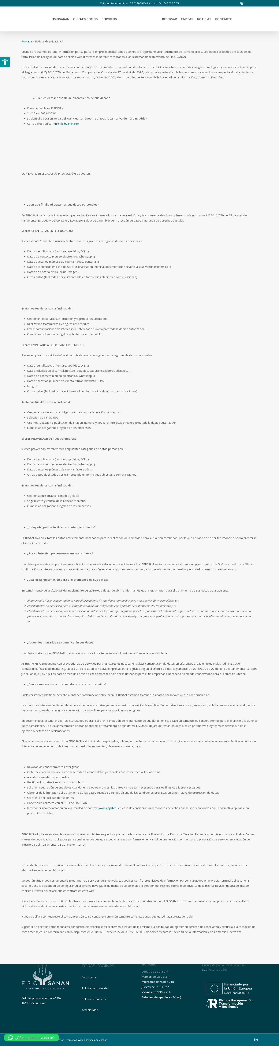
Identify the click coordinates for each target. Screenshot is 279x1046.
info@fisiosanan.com (66, 123)
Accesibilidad (90, 1010)
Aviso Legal (89, 977)
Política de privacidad (95, 988)
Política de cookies (94, 999)
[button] (5, 62)
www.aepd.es (108, 808)
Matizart (103, 1040)
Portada (26, 41)
